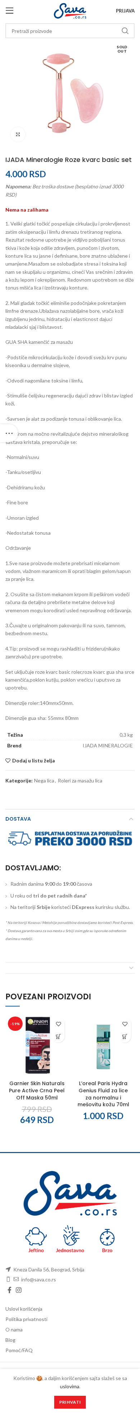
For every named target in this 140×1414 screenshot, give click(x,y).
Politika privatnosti (26, 1319)
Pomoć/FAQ (19, 1350)
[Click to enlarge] (18, 134)
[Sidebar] (9, 433)
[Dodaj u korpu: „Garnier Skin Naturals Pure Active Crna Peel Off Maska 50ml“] (58, 1036)
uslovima (69, 1386)
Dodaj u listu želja (33, 760)
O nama (14, 1329)
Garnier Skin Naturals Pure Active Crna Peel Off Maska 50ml (37, 1090)
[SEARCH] (125, 30)
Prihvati (70, 1402)
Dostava (18, 818)
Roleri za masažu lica (80, 780)
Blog (10, 1340)
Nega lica (44, 780)
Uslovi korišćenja (23, 1309)
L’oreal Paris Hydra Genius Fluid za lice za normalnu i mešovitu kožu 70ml (103, 1094)
